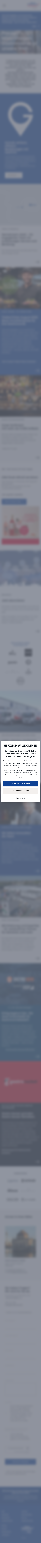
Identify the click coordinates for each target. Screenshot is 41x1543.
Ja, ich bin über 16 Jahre (20, 784)
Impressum (20, 798)
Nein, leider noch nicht (20, 791)
